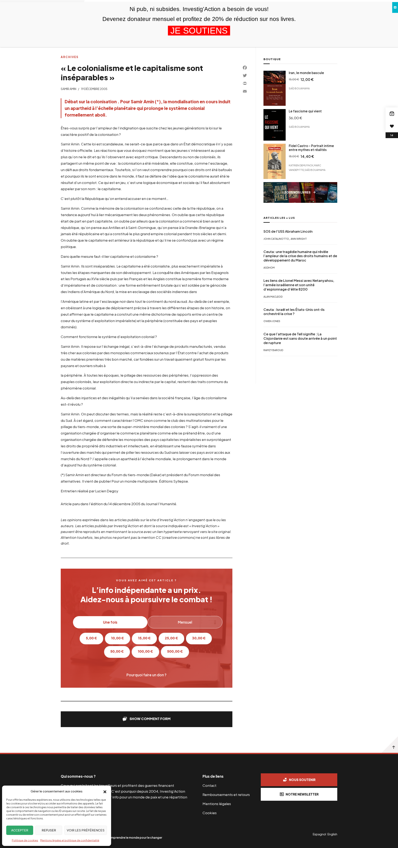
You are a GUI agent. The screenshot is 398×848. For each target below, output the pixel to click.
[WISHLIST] (392, 126)
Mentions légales (217, 803)
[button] (105, 791)
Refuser (49, 830)
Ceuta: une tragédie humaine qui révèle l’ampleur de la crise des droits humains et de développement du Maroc (300, 256)
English (332, 834)
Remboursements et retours (226, 794)
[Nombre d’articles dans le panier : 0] (392, 113)
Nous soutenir (302, 780)
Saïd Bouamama (299, 88)
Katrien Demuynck (301, 165)
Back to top (389, 744)
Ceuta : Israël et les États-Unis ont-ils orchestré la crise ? (294, 312)
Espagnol (319, 834)
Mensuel (185, 622)
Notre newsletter (302, 794)
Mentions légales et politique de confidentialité (69, 840)
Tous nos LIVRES (297, 192)
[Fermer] (395, 7)
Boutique (272, 59)
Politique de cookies (25, 840)
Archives (70, 57)
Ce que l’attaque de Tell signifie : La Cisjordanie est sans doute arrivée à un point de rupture (300, 338)
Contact (209, 785)
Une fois (110, 622)
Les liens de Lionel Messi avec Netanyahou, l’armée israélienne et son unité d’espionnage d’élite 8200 (298, 285)
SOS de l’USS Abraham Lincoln (288, 231)
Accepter (19, 830)
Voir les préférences (85, 830)
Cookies (210, 812)
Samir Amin (68, 89)
